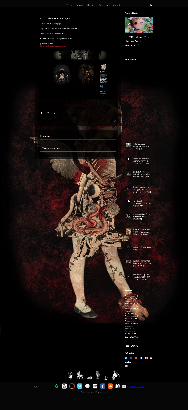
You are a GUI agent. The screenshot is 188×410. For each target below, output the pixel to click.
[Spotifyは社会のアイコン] (56, 386)
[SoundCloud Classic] (136, 358)
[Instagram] (72, 386)
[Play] (151, 5)
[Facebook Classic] (131, 358)
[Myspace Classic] (141, 358)
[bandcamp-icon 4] (95, 386)
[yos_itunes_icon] (87, 386)
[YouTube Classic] (146, 358)
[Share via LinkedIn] (54, 113)
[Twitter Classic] (126, 358)
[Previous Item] (129, 25)
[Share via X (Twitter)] (47, 113)
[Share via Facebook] (41, 113)
